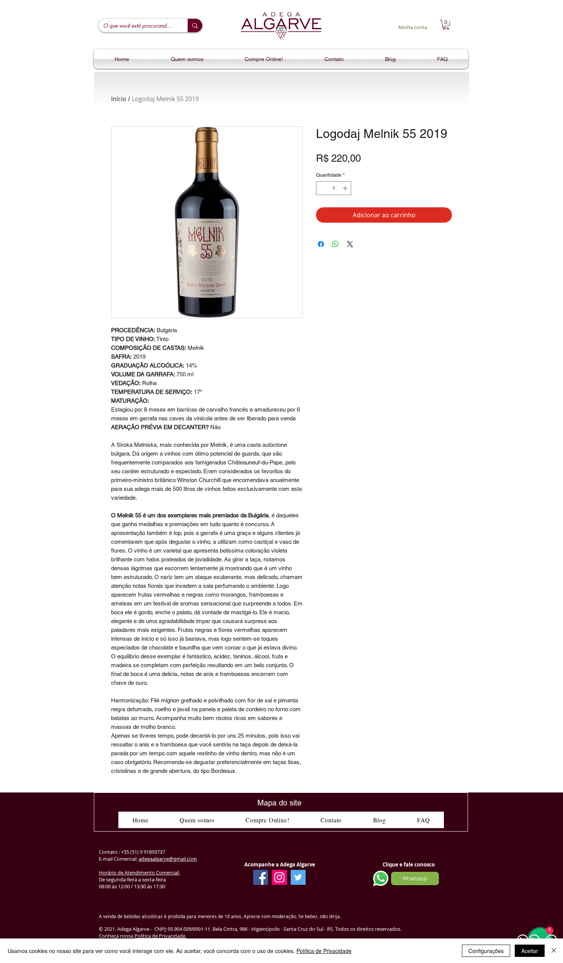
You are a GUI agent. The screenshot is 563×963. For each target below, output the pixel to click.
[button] (446, 25)
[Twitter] (298, 877)
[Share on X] (350, 244)
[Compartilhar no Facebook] (321, 244)
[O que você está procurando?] (195, 25)
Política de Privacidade (160, 935)
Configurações (486, 951)
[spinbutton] (333, 188)
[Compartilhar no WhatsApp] (335, 244)
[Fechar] (553, 951)
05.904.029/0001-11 (189, 929)
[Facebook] (260, 877)
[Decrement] (321, 188)
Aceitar (529, 951)
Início (118, 99)
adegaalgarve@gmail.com (168, 858)
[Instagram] (279, 877)
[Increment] (345, 188)
